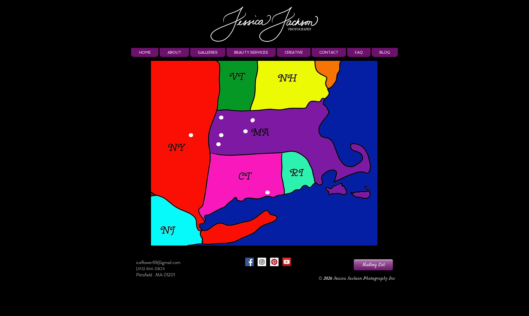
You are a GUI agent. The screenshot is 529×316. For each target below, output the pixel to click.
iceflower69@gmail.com (158, 262)
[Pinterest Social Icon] (274, 262)
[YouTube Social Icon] (286, 262)
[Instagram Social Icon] (262, 262)
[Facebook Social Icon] (249, 262)
